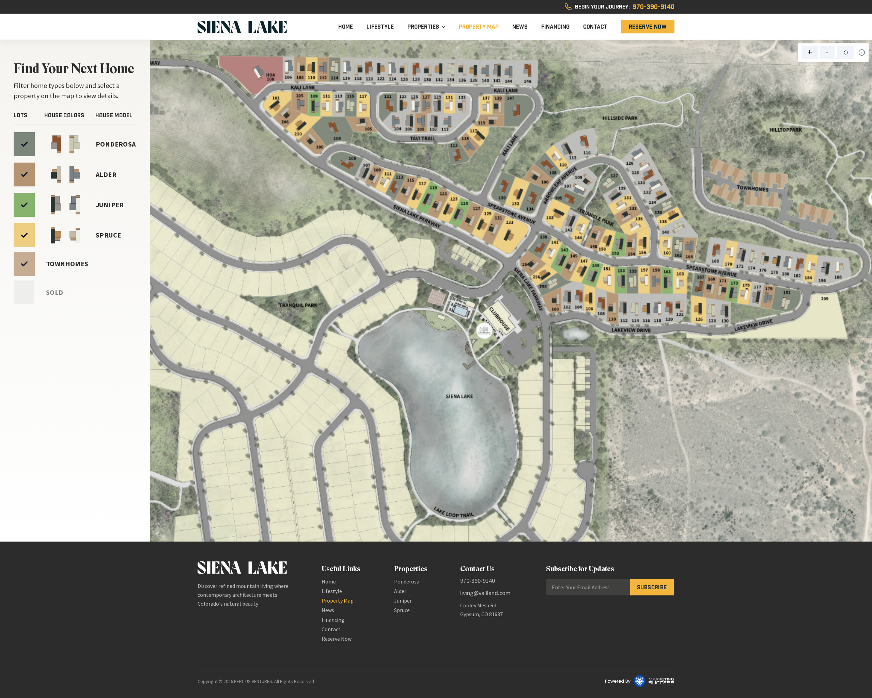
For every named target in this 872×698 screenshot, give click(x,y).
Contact (595, 26)
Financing (555, 26)
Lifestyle (380, 26)
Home (345, 26)
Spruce (402, 610)
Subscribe (652, 587)
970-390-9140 (653, 7)
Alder (400, 591)
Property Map (479, 26)
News (520, 26)
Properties (423, 26)
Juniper (403, 600)
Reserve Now (648, 26)
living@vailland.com (485, 593)
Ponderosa (406, 581)
